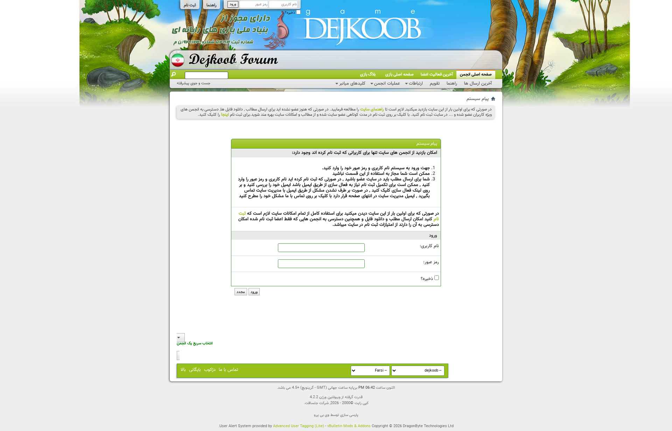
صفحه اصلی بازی (399, 74)
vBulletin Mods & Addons (349, 426)
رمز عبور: (431, 262)
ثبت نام (190, 5)
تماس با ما (228, 369)
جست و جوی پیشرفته (193, 83)
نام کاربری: (429, 246)
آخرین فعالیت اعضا (437, 74)
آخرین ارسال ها (478, 83)
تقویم (435, 83)
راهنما (211, 5)
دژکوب (210, 369)
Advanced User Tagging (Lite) (298, 426)
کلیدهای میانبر (352, 83)
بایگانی (195, 369)
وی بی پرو (321, 415)
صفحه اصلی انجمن (476, 74)
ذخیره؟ (290, 12)
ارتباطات (416, 83)
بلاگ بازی (368, 74)
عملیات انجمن (387, 83)
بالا (183, 369)
